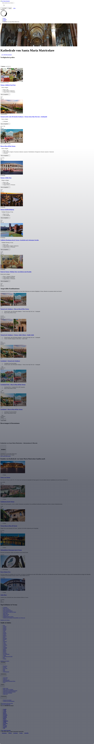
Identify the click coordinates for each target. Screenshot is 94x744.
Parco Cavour (6, 608)
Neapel (4, 630)
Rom (4, 625)
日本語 (4, 722)
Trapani (4, 658)
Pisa (4, 640)
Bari (4, 657)
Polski (4, 724)
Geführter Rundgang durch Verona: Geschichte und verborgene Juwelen (20, 240)
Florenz (4, 627)
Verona (4, 632)
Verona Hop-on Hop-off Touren (9, 612)
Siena (4, 636)
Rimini (4, 649)
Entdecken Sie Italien (5, 661)
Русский (5, 725)
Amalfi (4, 655)
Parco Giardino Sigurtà (7, 610)
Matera (4, 651)
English (4, 709)
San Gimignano (6, 654)
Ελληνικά (5, 715)
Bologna (5, 635)
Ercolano (5, 653)
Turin (4, 631)
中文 (4, 728)
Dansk (4, 712)
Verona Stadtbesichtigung (7, 209)
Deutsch (5, 713)
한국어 (4, 718)
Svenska (5, 726)
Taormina (5, 647)
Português (5, 723)
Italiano (4, 719)
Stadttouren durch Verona (8, 616)
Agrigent (5, 648)
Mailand (4, 628)
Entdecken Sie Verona (5, 620)
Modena (4, 650)
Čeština (4, 711)
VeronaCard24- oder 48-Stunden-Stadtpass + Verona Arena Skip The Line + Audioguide (24, 116)
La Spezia (5, 645)
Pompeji (4, 639)
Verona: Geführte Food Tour (8, 85)
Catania (4, 643)
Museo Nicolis (6, 614)
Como (4, 646)
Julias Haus (5, 613)
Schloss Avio (5, 615)
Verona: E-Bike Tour (6, 177)
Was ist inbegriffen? (5, 94)
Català (4, 710)
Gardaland (5, 607)
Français (5, 717)
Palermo (4, 633)
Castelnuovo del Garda (7, 656)
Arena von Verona (6, 609)
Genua (4, 634)
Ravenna (5, 638)
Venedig (4, 626)
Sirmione (5, 641)
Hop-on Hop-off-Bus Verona (8, 146)
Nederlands (5, 720)
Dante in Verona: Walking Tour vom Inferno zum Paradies (16, 271)
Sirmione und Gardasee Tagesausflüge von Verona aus (14, 617)
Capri (4, 642)
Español (5, 716)
